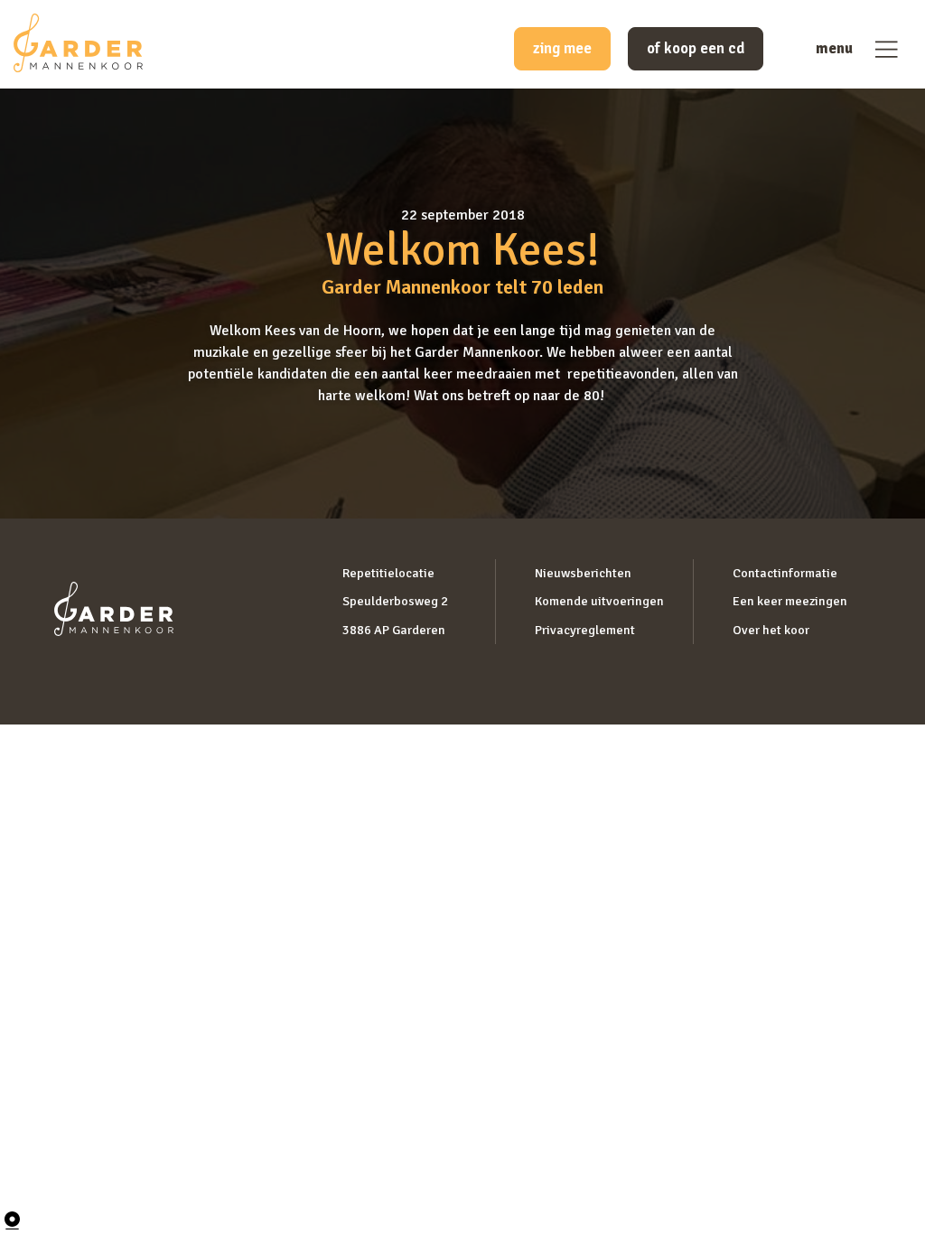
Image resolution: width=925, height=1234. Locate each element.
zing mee (562, 48)
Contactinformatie (785, 573)
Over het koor (771, 630)
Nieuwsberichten (583, 573)
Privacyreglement (585, 630)
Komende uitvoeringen (599, 601)
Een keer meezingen (790, 601)
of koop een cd (695, 48)
